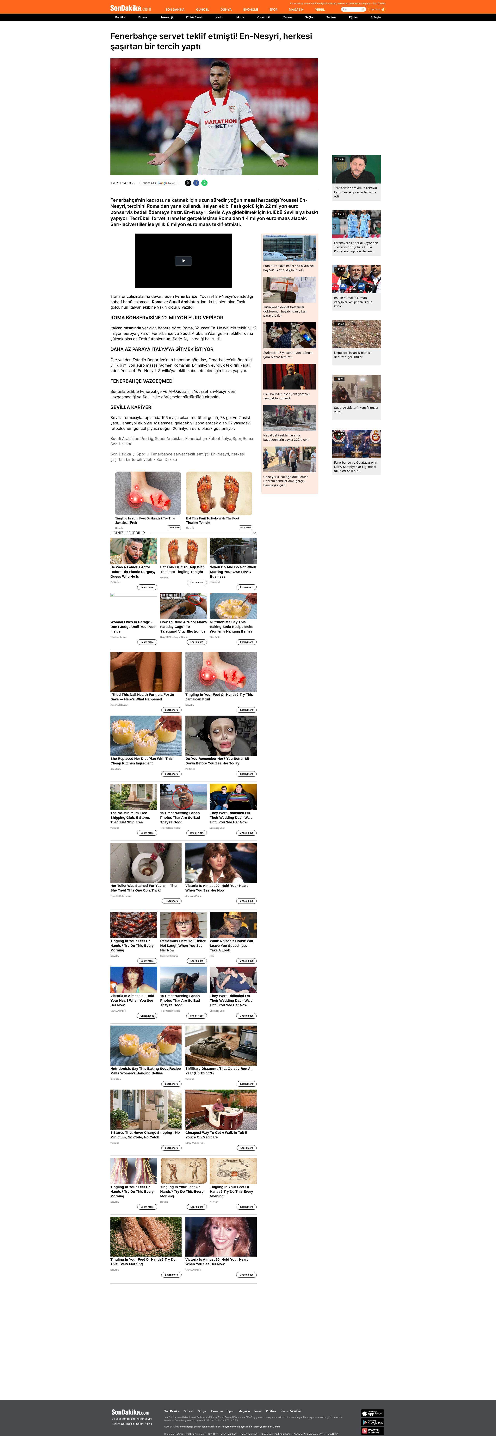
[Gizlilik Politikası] (195, 1434)
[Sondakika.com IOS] (372, 1413)
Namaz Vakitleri (291, 1411)
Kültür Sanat (194, 17)
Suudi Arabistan (184, 301)
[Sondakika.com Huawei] (372, 1431)
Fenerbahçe (186, 296)
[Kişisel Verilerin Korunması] (275, 1434)
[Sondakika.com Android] (372, 1422)
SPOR (273, 9)
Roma (157, 301)
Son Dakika (171, 1411)
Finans (142, 17)
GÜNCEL (202, 9)
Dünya (202, 1411)
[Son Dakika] (130, 8)
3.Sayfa (376, 17)
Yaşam (287, 17)
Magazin (244, 1411)
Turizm (331, 17)
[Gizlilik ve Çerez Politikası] (222, 1434)
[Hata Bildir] (332, 1434)
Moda (240, 17)
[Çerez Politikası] (249, 1434)
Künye (148, 1423)
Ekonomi (217, 1411)
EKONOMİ (250, 9)
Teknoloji (167, 17)
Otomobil (263, 17)
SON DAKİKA (175, 9)
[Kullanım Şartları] (173, 1434)
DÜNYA (226, 9)
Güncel (188, 1411)
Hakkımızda (118, 1423)
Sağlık (309, 17)
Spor (230, 1411)
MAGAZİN (296, 9)
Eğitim (353, 17)
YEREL (320, 9)
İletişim (139, 1423)
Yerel (258, 1411)
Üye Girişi (375, 9)
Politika (120, 17)
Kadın (219, 17)
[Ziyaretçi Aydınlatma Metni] (308, 1434)
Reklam (130, 1423)
